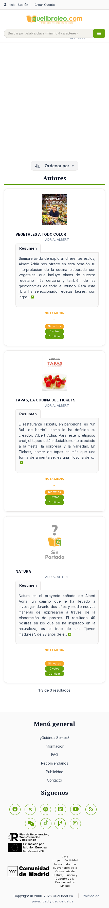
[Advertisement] (54, 102)
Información (54, 746)
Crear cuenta (44, 5)
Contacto (54, 780)
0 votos (54, 331)
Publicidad (54, 772)
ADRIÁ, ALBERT (57, 405)
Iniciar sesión (18, 5)
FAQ (54, 754)
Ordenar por (57, 165)
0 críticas (54, 336)
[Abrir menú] (99, 33)
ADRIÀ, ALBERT (57, 239)
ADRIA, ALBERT (57, 577)
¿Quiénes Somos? (54, 737)
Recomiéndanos (54, 763)
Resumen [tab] (28, 248)
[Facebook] (15, 809)
